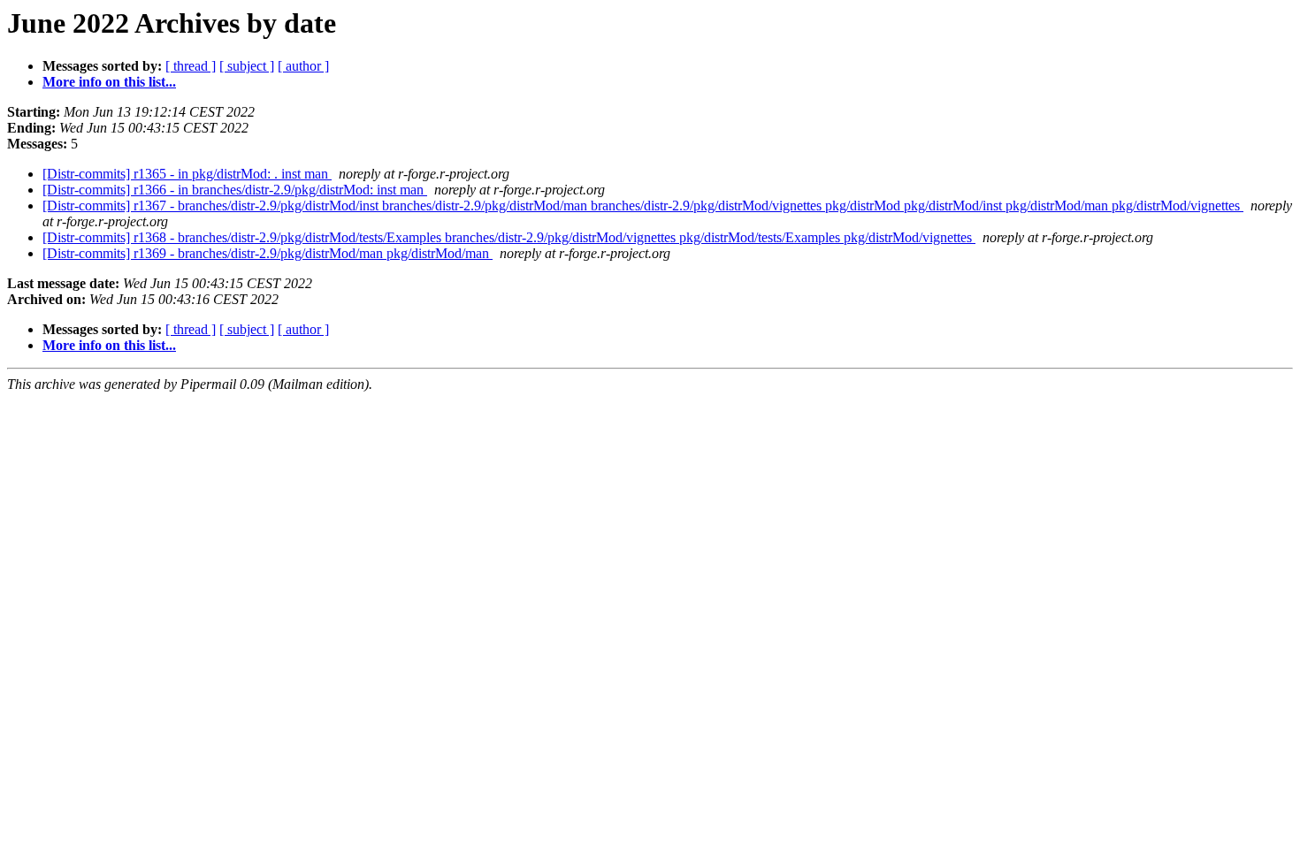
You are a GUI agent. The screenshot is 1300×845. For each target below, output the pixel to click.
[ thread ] (190, 65)
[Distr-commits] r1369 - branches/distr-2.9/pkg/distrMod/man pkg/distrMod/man (267, 253)
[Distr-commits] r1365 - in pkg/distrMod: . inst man (187, 173)
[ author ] (303, 65)
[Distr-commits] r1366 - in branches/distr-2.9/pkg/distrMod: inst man (234, 189)
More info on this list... (109, 81)
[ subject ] (246, 65)
